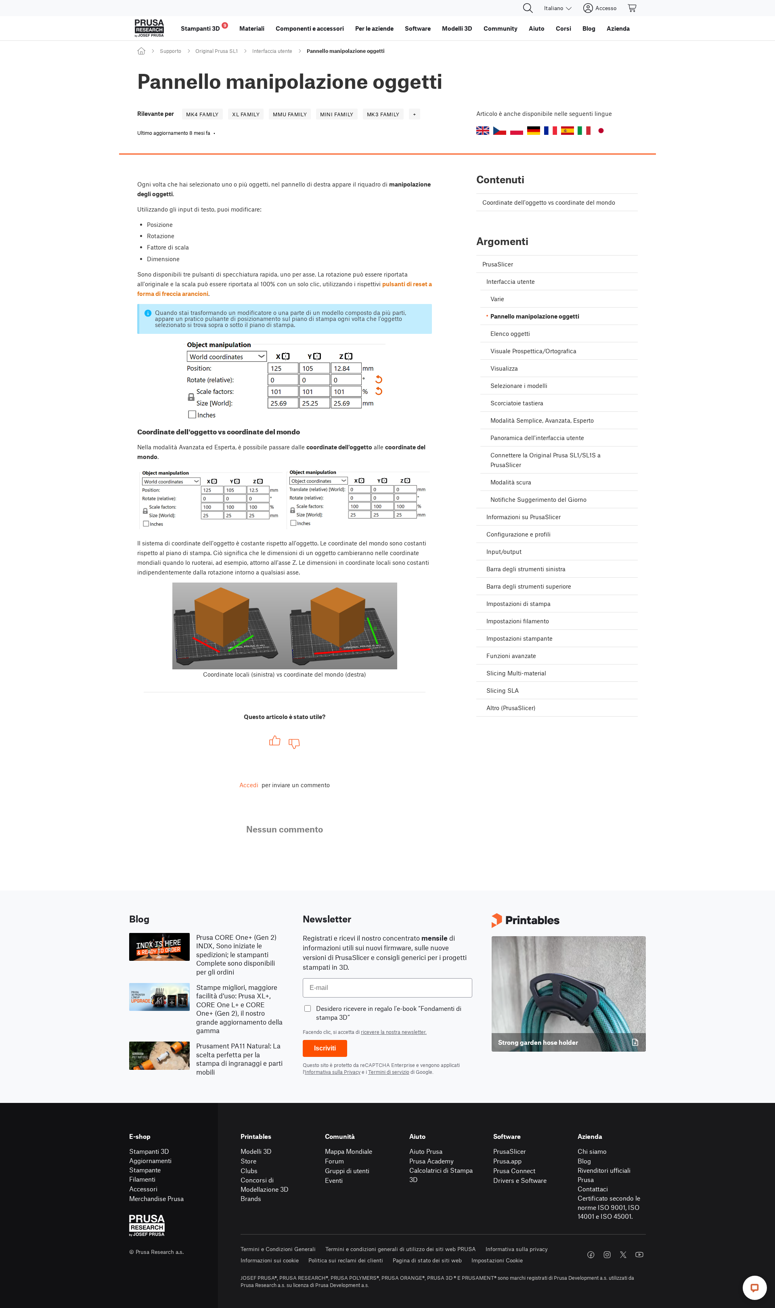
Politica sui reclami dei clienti (345, 1260)
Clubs (249, 1170)
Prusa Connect (514, 1170)
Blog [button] (588, 28)
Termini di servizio (388, 1072)
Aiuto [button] (537, 28)
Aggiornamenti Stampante (150, 1165)
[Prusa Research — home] (149, 28)
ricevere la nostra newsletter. (394, 1032)
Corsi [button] (563, 28)
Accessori (143, 1189)
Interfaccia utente (272, 51)
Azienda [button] (618, 28)
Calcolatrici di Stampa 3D (441, 1174)
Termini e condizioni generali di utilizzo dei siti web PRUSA (400, 1248)
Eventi (334, 1180)
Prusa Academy (431, 1161)
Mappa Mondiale (348, 1151)
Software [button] (418, 28)
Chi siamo (592, 1151)
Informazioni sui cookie (270, 1260)
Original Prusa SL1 (216, 51)
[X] (623, 1254)
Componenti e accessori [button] (310, 28)
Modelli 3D (256, 1151)
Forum (334, 1161)
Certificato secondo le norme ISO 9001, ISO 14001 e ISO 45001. (609, 1207)
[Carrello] (632, 8)
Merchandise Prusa (156, 1198)
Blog (584, 1161)
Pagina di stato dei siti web (427, 1260)
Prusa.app (507, 1161)
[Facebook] (590, 1254)
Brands (251, 1198)
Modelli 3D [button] (457, 28)
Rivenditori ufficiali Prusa (604, 1174)
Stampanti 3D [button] (203, 27)
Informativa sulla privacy (517, 1248)
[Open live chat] (755, 1288)
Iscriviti (325, 1048)
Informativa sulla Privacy (332, 1072)
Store (248, 1161)
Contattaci (593, 1189)
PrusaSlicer (509, 1151)
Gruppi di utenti (347, 1170)
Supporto (170, 51)
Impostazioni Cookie (497, 1260)
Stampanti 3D (149, 1151)
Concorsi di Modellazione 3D (265, 1184)
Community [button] (500, 28)
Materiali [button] (251, 28)
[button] (482, 130)
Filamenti (142, 1179)
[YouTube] (639, 1254)
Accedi (248, 784)
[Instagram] (607, 1254)
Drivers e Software (520, 1180)
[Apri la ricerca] (528, 8)
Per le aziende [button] (374, 28)
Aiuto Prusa (425, 1151)
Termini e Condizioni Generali (278, 1248)
